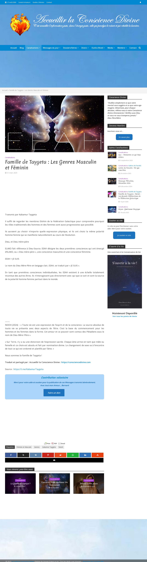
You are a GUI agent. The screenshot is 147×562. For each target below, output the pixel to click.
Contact (49, 2)
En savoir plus (124, 137)
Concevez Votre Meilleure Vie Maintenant (54, 483)
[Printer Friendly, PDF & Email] (54, 443)
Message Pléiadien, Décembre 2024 (126, 182)
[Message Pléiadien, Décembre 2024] (112, 181)
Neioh (61, 447)
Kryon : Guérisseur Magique (129, 209)
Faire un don (54, 392)
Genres (37, 447)
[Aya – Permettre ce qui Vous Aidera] (112, 155)
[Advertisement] (73, 69)
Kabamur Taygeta (49, 447)
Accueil (13, 48)
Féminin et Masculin (24, 447)
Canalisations (32, 48)
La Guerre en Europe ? (20, 483)
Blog (22, 48)
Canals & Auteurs (24, 2)
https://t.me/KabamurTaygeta (28, 369)
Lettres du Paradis (135, 166)
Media (110, 48)
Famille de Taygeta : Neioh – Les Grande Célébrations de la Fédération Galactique (129, 196)
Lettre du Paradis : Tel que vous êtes (128, 169)
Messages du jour (51, 48)
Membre (121, 48)
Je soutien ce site (124, 235)
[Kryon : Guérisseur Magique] (112, 209)
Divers (84, 48)
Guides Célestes (38, 2)
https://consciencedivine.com (76, 362)
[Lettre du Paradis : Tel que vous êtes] (112, 168)
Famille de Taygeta (135, 192)
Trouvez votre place (89, 483)
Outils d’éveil (97, 48)
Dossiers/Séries (70, 48)
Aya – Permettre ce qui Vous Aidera (129, 156)
